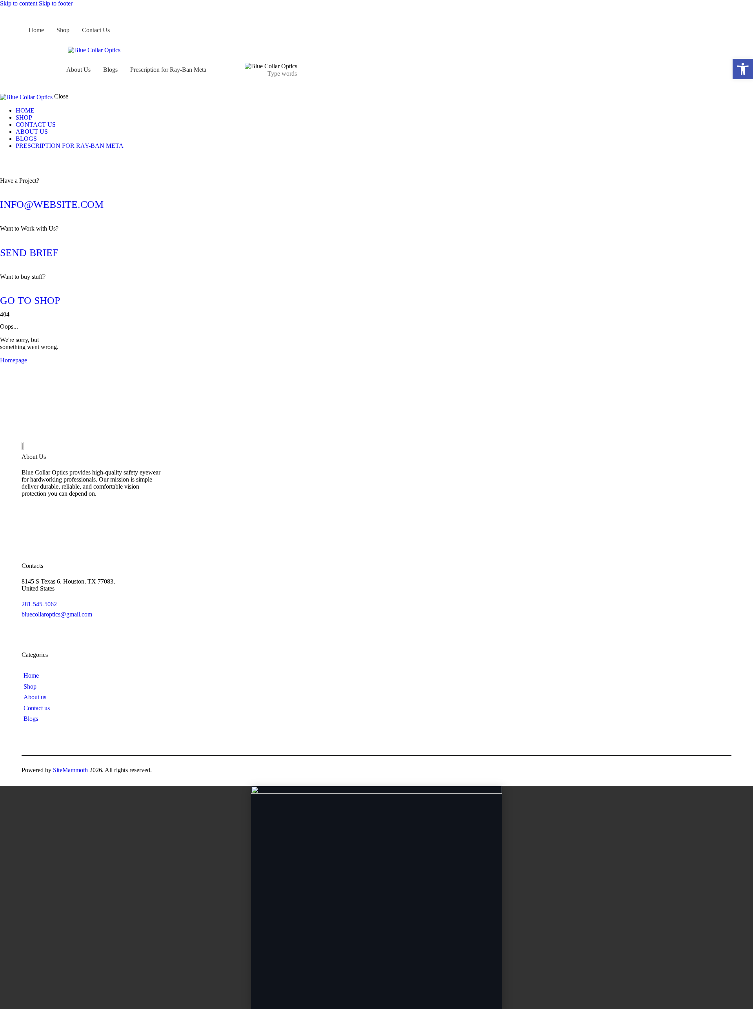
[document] (376, 897)
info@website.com (52, 204)
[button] (743, 69)
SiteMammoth (70, 770)
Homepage (13, 360)
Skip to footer (56, 3)
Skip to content (18, 3)
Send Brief (29, 252)
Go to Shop (30, 300)
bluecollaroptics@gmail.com (57, 614)
